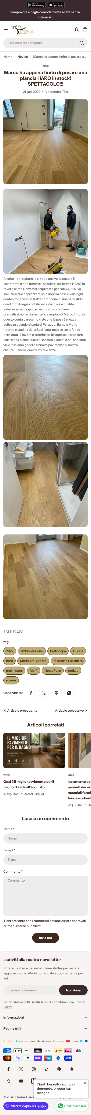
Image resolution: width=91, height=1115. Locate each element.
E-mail (9, 850)
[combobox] (45, 43)
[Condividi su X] (44, 693)
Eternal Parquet (26, 1097)
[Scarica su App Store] (56, 4)
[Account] (76, 29)
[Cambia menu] (5, 29)
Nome (8, 829)
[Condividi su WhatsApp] (69, 693)
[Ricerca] (81, 42)
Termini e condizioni (54, 1002)
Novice (23, 57)
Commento (12, 871)
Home (7, 57)
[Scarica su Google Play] (36, 4)
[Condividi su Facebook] (31, 693)
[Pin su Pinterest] (56, 693)
